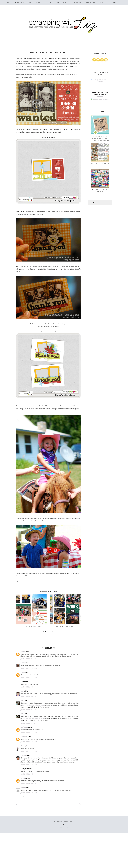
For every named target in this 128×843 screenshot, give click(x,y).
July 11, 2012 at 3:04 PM (28, 687)
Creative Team (90, 2)
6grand (23, 787)
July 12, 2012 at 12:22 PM (28, 751)
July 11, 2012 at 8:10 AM (28, 659)
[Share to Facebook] (49, 632)
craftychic (24, 727)
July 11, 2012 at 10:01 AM (28, 668)
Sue (21, 691)
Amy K (22, 663)
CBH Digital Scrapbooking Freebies (33, 705)
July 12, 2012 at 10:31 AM (28, 742)
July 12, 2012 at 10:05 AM (28, 732)
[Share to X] (45, 632)
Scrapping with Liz (67, 821)
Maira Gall (64, 827)
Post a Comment (24, 797)
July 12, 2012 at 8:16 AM (28, 723)
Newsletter (19, 2)
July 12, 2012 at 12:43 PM (28, 764)
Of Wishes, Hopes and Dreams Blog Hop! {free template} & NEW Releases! (100, 138)
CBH (21, 700)
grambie (23, 755)
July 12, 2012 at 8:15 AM (28, 710)
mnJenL (23, 651)
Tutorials (49, 2)
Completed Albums (63, 2)
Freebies (38, 2)
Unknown (23, 736)
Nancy (22, 778)
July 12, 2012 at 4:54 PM (28, 783)
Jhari (22, 672)
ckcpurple (24, 746)
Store (29, 2)
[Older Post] (80, 804)
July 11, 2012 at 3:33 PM (28, 696)
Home (9, 2)
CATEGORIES (103, 2)
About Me (77, 2)
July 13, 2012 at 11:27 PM (28, 793)
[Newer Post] (17, 804)
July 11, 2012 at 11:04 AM (28, 677)
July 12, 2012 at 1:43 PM (28, 774)
